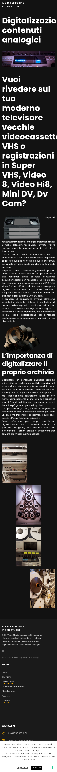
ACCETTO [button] (37, 767)
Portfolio (6, 696)
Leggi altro (22, 767)
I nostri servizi (8, 681)
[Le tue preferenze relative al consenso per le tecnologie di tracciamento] (52, 767)
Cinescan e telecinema (13, 686)
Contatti (6, 700)
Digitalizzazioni (8, 691)
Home (5, 672)
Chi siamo (6, 677)
